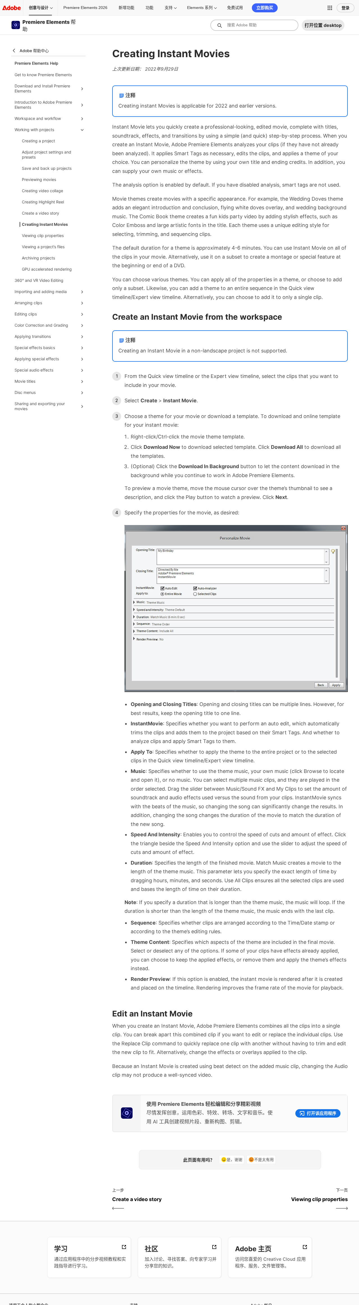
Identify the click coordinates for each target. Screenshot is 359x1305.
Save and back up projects (47, 168)
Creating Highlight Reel (43, 201)
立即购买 (264, 7)
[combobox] (254, 25)
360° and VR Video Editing (39, 280)
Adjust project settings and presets (46, 154)
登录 (345, 8)
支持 (168, 7)
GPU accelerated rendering (47, 269)
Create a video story (40, 213)
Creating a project (38, 140)
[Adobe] (11, 7)
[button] (329, 7)
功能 (149, 7)
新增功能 (126, 7)
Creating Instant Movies (45, 224)
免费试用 (235, 7)
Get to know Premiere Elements (43, 74)
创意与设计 (39, 7)
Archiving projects (38, 258)
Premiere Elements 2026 (85, 7)
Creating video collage (42, 190)
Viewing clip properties (43, 235)
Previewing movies (39, 179)
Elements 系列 (200, 7)
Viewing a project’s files (43, 246)
